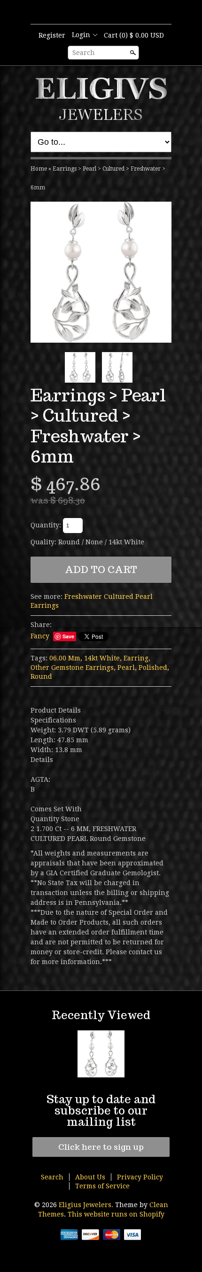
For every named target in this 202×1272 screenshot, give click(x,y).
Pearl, (127, 667)
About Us (90, 1177)
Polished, (154, 667)
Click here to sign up (101, 1147)
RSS (92, 12)
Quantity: (46, 525)
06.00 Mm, (65, 658)
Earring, (137, 658)
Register (52, 35)
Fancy (40, 636)
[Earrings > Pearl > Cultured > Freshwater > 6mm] (101, 272)
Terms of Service (102, 1186)
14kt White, (103, 658)
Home (39, 168)
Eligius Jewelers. (87, 1205)
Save (68, 636)
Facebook (108, 12)
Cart (134, 35)
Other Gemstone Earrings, (73, 667)
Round (41, 676)
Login (81, 35)
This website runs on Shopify (116, 1214)
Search (83, 52)
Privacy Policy (140, 1177)
